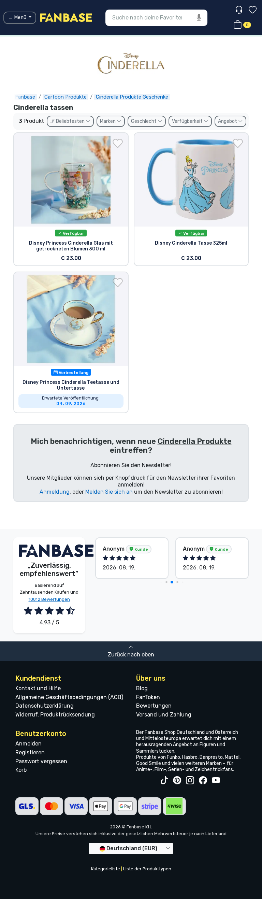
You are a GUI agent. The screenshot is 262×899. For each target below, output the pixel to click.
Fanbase (25, 97)
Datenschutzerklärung (44, 705)
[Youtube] (216, 780)
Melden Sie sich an (109, 492)
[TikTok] (164, 780)
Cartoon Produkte (65, 97)
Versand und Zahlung (163, 714)
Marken (108, 121)
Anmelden (28, 743)
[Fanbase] (66, 17)
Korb (21, 770)
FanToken (148, 697)
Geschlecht (144, 121)
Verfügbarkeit (188, 121)
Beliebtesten (70, 121)
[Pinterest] (177, 780)
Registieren (30, 752)
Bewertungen (154, 705)
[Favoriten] (253, 10)
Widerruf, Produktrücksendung (55, 714)
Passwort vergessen (41, 761)
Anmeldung (55, 492)
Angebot (228, 121)
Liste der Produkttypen (147, 868)
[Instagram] (190, 780)
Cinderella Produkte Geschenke (132, 97)
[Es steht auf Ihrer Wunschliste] (117, 143)
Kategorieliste (105, 868)
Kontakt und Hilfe (38, 688)
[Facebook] (203, 780)
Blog (142, 688)
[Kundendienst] (240, 10)
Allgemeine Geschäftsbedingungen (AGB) (69, 697)
